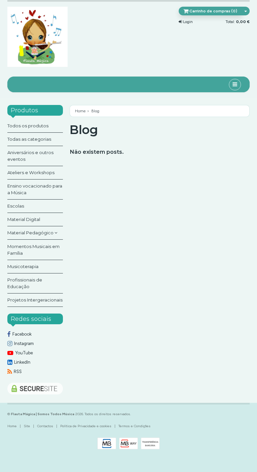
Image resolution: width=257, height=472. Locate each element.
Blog (84, 129)
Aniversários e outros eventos (30, 156)
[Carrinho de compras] (246, 11)
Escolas (15, 206)
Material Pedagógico (31, 232)
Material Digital (23, 219)
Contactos (45, 426)
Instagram (24, 343)
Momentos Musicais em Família (33, 250)
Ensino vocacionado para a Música (34, 189)
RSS (18, 371)
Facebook (21, 334)
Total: (238, 21)
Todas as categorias (29, 139)
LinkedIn (22, 362)
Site (27, 426)
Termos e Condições (134, 426)
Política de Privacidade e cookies (85, 426)
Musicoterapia (22, 266)
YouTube (24, 352)
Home (80, 111)
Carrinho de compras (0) (212, 11)
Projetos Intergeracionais (35, 300)
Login (187, 21)
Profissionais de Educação (24, 283)
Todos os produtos (28, 125)
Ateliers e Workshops (31, 172)
